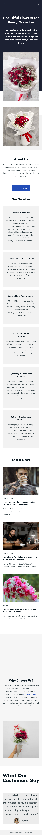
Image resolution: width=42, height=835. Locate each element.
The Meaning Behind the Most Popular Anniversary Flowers (20, 610)
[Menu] (38, 4)
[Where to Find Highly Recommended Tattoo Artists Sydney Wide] (21, 481)
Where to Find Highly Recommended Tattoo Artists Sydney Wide (19, 503)
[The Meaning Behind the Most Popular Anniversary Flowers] (21, 588)
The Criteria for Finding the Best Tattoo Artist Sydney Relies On (21, 558)
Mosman (30, 694)
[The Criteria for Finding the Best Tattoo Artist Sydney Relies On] (21, 536)
